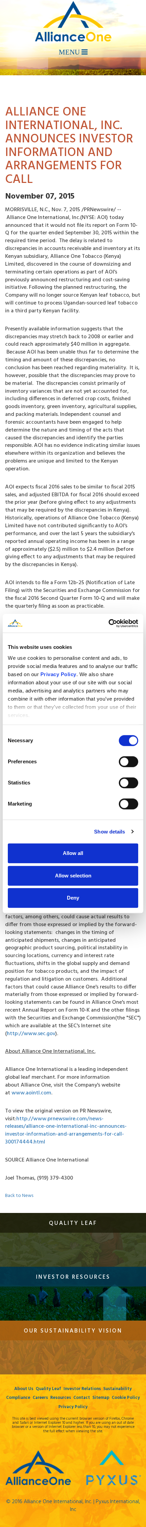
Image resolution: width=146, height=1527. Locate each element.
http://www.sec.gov (31, 1033)
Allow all (73, 853)
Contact (81, 1397)
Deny (73, 898)
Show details (109, 832)
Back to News (19, 1196)
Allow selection (73, 875)
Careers (40, 1397)
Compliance (18, 1397)
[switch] (128, 761)
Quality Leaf (48, 1388)
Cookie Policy (126, 1397)
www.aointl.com (31, 1093)
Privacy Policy (73, 1407)
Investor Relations (82, 1388)
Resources (60, 1397)
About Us (23, 1388)
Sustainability (117, 1388)
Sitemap (100, 1397)
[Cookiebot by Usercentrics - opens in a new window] (108, 623)
